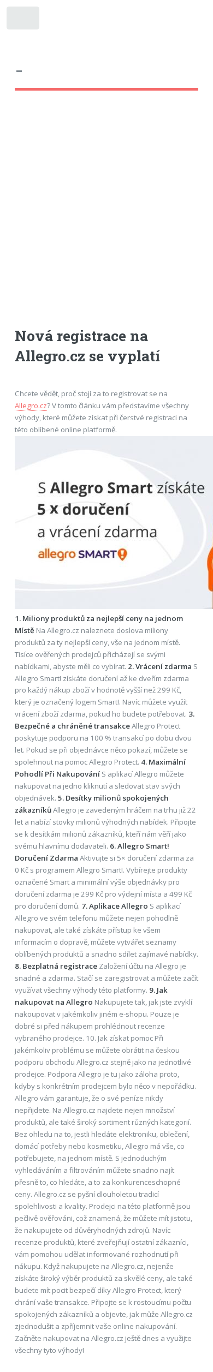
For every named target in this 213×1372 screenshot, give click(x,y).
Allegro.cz (31, 405)
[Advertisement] (106, 218)
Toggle (24, 20)
